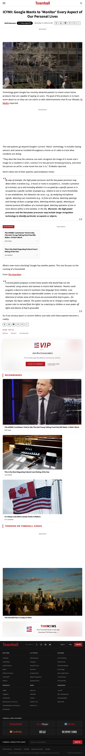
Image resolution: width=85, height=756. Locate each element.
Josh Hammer (62, 677)
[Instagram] (41, 644)
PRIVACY (14, 333)
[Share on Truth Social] (61, 23)
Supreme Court (34, 681)
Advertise (33, 694)
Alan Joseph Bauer (63, 673)
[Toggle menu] (4, 3)
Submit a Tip (34, 702)
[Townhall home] (10, 644)
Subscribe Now (53, 364)
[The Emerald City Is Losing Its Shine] (42, 591)
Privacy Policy (18, 749)
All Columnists (62, 681)
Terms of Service (7, 749)
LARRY (4, 690)
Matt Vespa (8, 430)
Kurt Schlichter (9, 520)
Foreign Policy (34, 673)
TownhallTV (6, 677)
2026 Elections (34, 658)
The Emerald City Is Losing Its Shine (18, 618)
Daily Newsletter (62, 698)
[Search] (81, 3)
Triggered (5, 694)
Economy (33, 669)
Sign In (63, 644)
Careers (32, 698)
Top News (5, 658)
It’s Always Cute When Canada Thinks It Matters (23, 516)
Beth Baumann (10, 23)
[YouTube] (50, 644)
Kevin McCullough (63, 666)
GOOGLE (5, 333)
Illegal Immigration (36, 677)
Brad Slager (61, 669)
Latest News (6, 662)
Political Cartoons (8, 673)
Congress (33, 662)
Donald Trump (34, 666)
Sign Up (77, 742)
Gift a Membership (63, 694)
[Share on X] (56, 23)
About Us (32, 690)
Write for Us (33, 706)
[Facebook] (45, 644)
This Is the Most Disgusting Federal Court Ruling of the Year (27, 472)
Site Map (47, 749)
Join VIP (78, 644)
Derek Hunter (61, 662)
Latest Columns (7, 666)
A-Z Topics (34, 653)
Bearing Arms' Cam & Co (10, 702)
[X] (36, 644)
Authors (5, 681)
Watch (4, 669)
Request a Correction (37, 749)
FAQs (70, 644)
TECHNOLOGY (24, 333)
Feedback (26, 749)
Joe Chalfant (8, 475)
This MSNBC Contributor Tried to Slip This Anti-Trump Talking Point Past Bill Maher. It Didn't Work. (42, 427)
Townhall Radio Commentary (11, 706)
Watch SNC (61, 702)
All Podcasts (6, 709)
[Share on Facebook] (65, 23)
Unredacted (6, 698)
